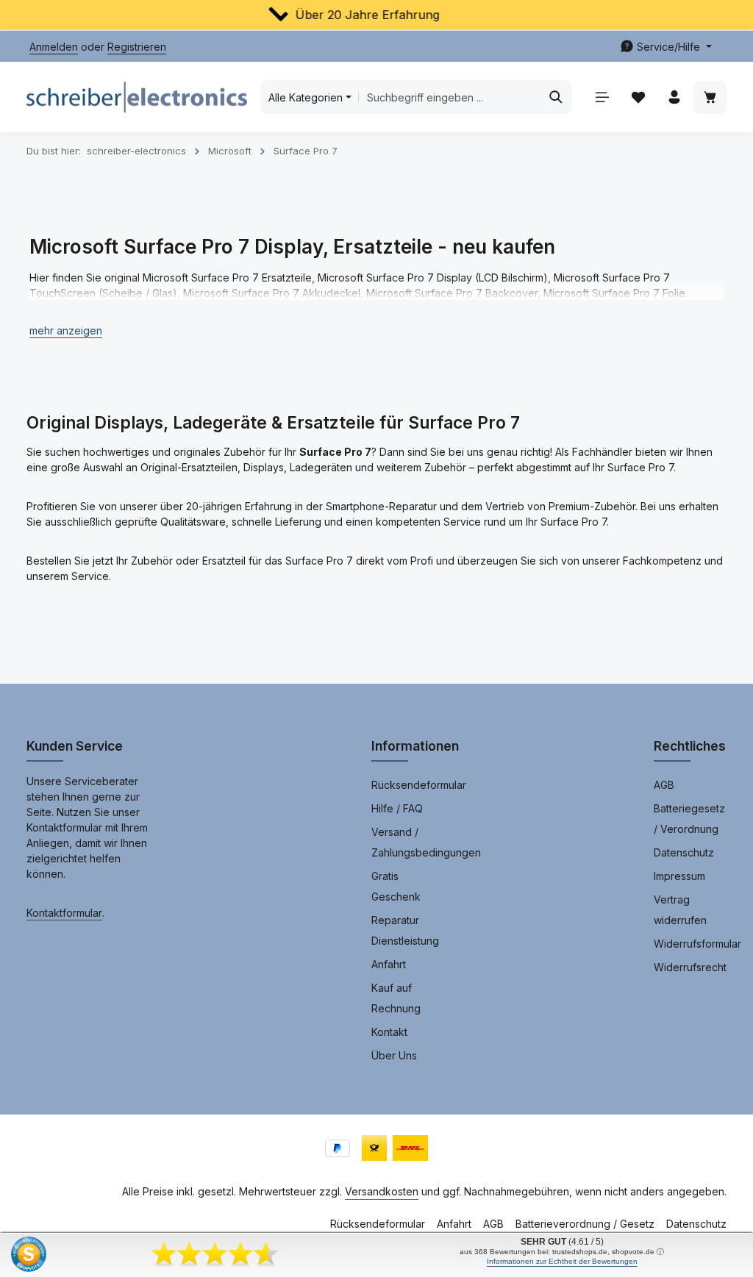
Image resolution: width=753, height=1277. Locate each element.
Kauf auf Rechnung (396, 998)
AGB (664, 785)
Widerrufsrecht (690, 967)
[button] (65, 330)
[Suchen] (556, 97)
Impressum (679, 876)
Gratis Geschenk (396, 886)
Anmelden (53, 46)
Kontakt (389, 1032)
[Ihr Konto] (673, 97)
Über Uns (394, 1055)
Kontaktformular (64, 912)
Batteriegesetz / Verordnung (689, 818)
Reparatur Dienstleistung (405, 930)
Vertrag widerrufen (680, 909)
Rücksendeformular (418, 785)
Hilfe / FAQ (397, 808)
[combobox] (449, 97)
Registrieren (136, 46)
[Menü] (601, 97)
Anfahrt (388, 964)
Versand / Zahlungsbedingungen (426, 842)
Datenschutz (684, 852)
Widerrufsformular (697, 943)
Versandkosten (381, 1191)
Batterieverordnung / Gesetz (584, 1223)
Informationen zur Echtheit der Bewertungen (562, 1261)
